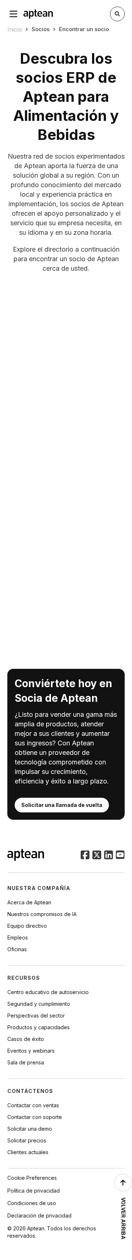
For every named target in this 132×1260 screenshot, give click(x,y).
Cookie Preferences (32, 1178)
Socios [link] (41, 29)
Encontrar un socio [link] (84, 29)
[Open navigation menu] (14, 14)
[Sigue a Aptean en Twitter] (96, 855)
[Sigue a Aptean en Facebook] (85, 855)
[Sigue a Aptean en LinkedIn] (108, 855)
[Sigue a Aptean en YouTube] (120, 855)
